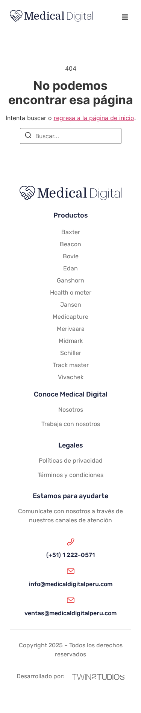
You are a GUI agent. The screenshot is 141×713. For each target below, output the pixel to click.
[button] (124, 17)
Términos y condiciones (70, 474)
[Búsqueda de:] (70, 136)
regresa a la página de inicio (94, 118)
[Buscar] (28, 136)
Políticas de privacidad (71, 460)
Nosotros (70, 409)
